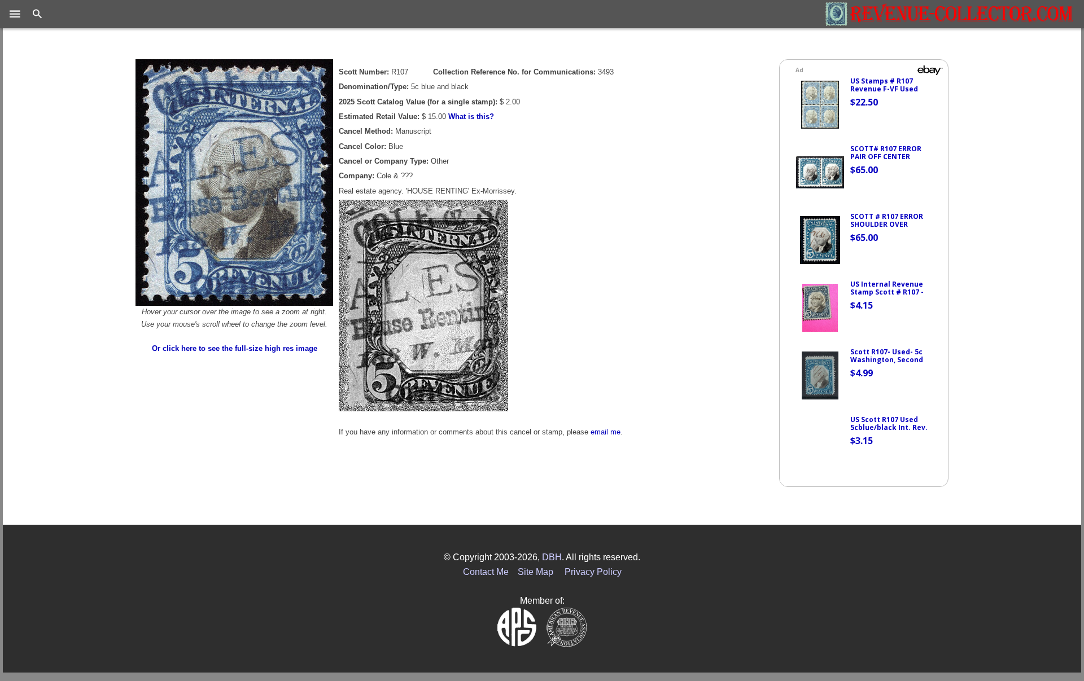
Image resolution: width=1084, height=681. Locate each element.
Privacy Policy (593, 572)
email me (605, 432)
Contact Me (486, 572)
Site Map (535, 572)
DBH (552, 557)
